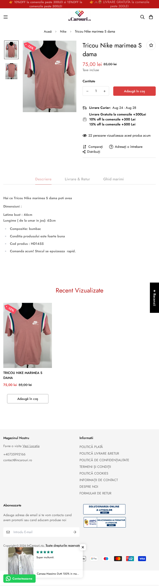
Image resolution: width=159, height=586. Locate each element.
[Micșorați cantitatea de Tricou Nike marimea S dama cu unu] (87, 91)
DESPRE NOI (89, 486)
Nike (63, 31)
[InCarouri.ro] (79, 17)
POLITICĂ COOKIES (94, 473)
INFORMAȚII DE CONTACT (99, 480)
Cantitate (89, 81)
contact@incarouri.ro (17, 460)
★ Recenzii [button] (154, 297)
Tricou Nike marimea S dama (22, 375)
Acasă (48, 31)
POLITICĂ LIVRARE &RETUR (99, 453)
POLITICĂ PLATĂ (91, 446)
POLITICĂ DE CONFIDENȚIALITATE (104, 460)
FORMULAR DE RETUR (95, 493)
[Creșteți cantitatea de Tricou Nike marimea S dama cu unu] (104, 91)
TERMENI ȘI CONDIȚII (95, 466)
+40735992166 (14, 454)
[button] (83, 547)
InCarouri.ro (35, 545)
